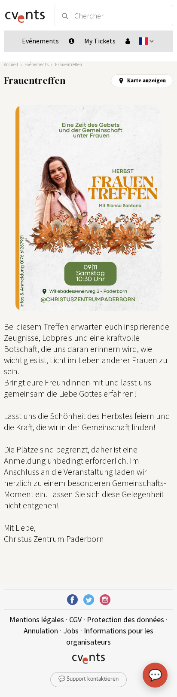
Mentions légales (36, 619)
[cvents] (25, 15)
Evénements (36, 64)
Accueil (11, 64)
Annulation (41, 631)
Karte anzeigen (146, 80)
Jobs (71, 631)
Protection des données (125, 619)
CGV (75, 619)
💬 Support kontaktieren (88, 679)
